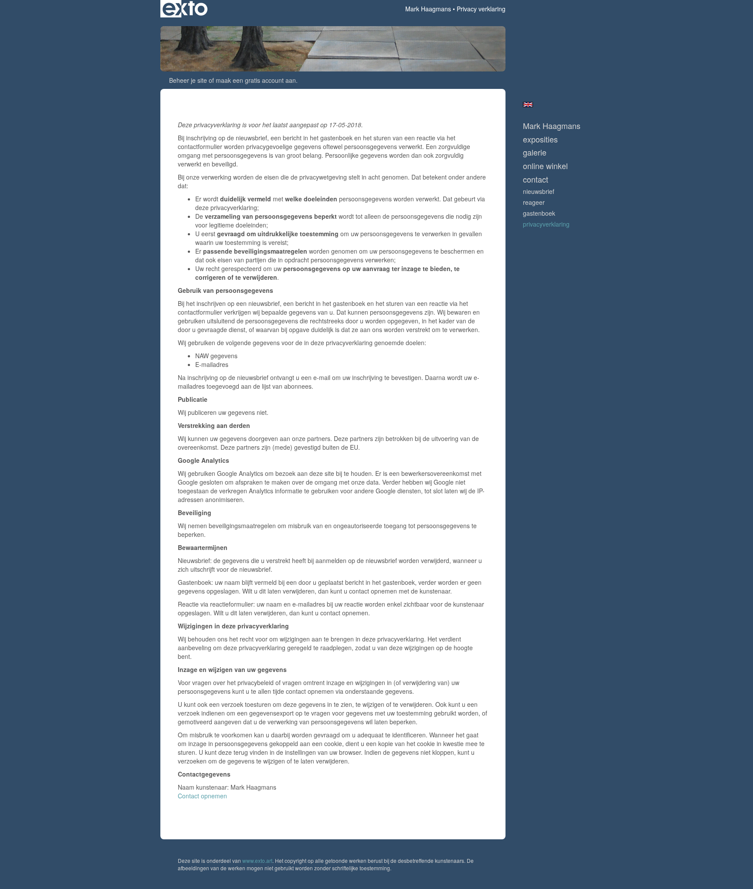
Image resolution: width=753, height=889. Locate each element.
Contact (535, 179)
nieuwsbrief (538, 191)
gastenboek (539, 213)
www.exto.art (257, 860)
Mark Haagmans (428, 8)
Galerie (534, 152)
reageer (534, 202)
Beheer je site (188, 80)
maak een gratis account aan (256, 80)
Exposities (540, 139)
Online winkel (545, 165)
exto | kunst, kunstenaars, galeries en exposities (185, 8)
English (528, 104)
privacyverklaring (546, 224)
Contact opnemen (202, 795)
